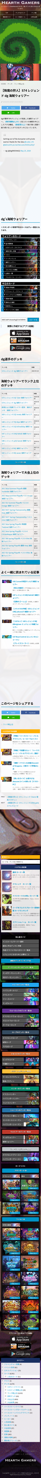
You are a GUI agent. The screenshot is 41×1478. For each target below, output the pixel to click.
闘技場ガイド (7, 17)
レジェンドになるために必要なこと (16, 954)
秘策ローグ (7, 1042)
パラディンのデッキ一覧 (19, 1071)
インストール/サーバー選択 (13, 941)
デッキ (6, 1384)
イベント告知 (9, 1367)
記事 (6, 1434)
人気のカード (12, 1376)
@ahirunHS (7, 144)
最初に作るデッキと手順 (12, 946)
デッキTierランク (20, 13)
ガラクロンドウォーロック (13, 1016)
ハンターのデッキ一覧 (19, 1088)
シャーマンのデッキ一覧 (19, 1110)
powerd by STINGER (25, 1474)
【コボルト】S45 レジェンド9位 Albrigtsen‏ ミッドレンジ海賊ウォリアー (26, 624)
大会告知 (7, 1428)
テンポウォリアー (9, 1137)
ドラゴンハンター (9, 1094)
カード (6, 1373)
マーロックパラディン (11, 1077)
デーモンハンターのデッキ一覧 (20, 967)
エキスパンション (11, 1370)
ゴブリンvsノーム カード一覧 (24, 922)
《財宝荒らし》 (20, 124)
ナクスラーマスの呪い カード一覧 (25, 896)
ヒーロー (7, 1419)
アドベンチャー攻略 (11, 1364)
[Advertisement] (20, 41)
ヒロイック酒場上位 (14, 1390)
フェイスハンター (9, 1102)
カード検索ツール (20, 17)
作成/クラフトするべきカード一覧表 (16, 950)
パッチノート (9, 1415)
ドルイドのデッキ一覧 (19, 1054)
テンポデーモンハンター (12, 973)
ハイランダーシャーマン (12, 1124)
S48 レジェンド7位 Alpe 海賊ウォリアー (17, 422)
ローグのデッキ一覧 (20, 1032)
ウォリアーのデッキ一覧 (19, 1131)
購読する (6, 857)
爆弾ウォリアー (8, 1141)
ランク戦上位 (8, 724)
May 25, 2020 (26, 150)
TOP (7, 13)
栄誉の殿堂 (7, 1225)
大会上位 (10, 1399)
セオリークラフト (14, 1387)
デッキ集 (33, 13)
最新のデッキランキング (19, 960)
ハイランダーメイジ (10, 990)
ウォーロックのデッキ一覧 (19, 1010)
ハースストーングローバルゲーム (16, 1409)
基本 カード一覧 (19, 872)
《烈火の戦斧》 (18, 588)
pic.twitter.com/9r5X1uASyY (24, 144)
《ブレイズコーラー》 (21, 643)
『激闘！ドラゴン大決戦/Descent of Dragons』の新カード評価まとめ (26, 766)
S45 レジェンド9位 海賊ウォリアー (15, 448)
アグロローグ (8, 1046)
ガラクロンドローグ (10, 1038)
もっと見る (19, 462)
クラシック (7, 1176)
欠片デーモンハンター (11, 977)
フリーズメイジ (8, 999)
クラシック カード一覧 (22, 884)
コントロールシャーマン (12, 1120)
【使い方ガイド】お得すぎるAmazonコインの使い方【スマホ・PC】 (26, 781)
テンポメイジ (8, 1003)
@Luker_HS (29, 141)
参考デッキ (11, 1396)
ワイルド (19, 1219)
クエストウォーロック (11, 1020)
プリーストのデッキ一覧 (19, 1149)
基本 (23, 1176)
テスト (6, 1380)
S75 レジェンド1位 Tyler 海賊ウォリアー (17, 397)
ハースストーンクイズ (12, 1406)
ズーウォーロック (9, 1025)
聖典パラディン (8, 1081)
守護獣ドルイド (8, 1063)
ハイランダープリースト (12, 1159)
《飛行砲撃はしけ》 (12, 121)
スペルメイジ (8, 994)
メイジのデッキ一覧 (20, 984)
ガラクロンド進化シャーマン (13, 1116)
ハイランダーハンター (11, 1098)
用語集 (6, 1431)
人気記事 (7, 1422)
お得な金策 (34, 17)
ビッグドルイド (8, 1059)
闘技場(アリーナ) (10, 1440)
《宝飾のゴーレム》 (20, 601)
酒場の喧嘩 (8, 1437)
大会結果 (10, 1402)
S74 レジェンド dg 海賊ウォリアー (15, 371)
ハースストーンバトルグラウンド (16, 1412)
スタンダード (20, 1170)
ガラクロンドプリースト (12, 1154)
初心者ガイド (9, 1425)
